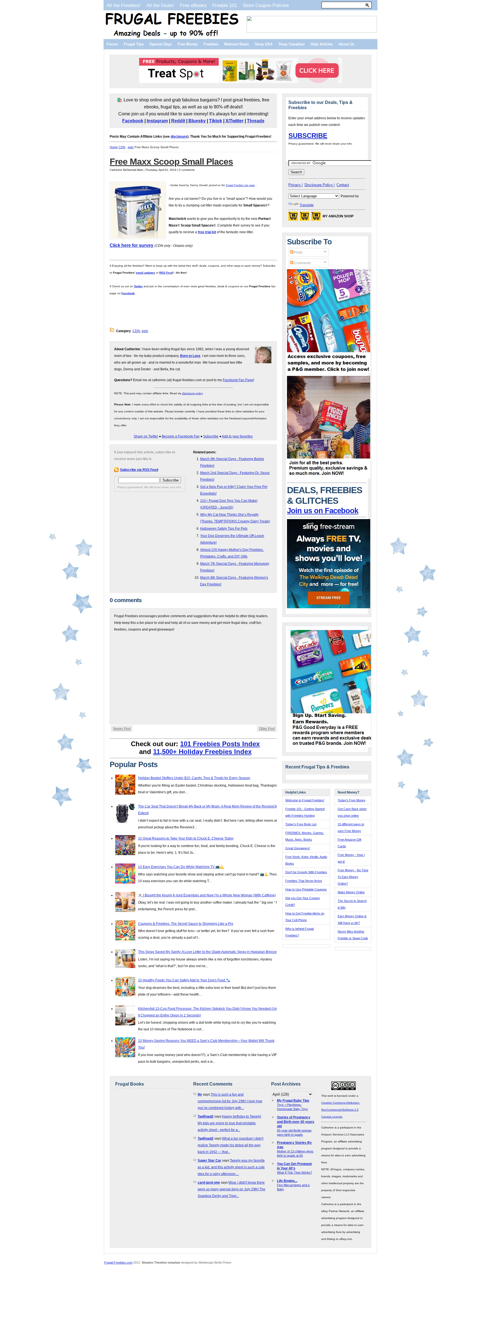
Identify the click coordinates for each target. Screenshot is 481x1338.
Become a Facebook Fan (181, 436)
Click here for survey (131, 245)
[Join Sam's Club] (328, 478)
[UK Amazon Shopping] (316, 218)
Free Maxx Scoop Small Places (171, 162)
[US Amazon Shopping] (293, 218)
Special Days (160, 44)
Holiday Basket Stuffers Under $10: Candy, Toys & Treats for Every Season (194, 778)
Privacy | (295, 185)
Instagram (157, 120)
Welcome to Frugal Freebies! (304, 800)
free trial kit (207, 232)
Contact (343, 185)
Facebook (132, 120)
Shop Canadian (291, 44)
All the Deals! (160, 5)
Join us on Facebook (322, 511)
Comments (302, 263)
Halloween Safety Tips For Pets (223, 529)
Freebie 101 (224, 5)
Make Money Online (351, 892)
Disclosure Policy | (320, 185)
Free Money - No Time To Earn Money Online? (353, 877)
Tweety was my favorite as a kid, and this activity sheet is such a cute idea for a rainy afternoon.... (231, 1167)
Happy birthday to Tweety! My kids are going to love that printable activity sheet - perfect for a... (229, 1123)
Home (114, 147)
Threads (255, 120)
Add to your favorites (237, 436)
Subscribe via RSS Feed (139, 470)
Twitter (138, 286)
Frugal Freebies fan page (240, 185)
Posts (298, 252)
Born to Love (190, 356)
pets (131, 147)
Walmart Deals (236, 44)
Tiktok (215, 120)
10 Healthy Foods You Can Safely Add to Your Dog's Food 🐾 (184, 980)
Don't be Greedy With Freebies (306, 872)
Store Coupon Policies (266, 5)
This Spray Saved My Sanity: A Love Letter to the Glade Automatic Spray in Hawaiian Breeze (207, 952)
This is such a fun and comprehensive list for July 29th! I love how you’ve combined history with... (230, 1101)
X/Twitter (234, 120)
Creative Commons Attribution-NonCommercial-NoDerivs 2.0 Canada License (340, 1109)
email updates (145, 272)
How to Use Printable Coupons (306, 889)
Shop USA (264, 44)
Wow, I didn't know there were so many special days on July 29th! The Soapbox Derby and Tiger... (231, 1189)
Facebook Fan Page (238, 380)
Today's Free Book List (300, 824)
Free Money (188, 44)
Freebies (210, 44)
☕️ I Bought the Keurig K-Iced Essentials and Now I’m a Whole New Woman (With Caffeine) (207, 895)
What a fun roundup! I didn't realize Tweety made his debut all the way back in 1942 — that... (230, 1145)
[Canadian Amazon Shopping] (304, 218)
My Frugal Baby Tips (293, 1101)
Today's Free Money (351, 800)
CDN (122, 147)
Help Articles (322, 44)
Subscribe (211, 436)
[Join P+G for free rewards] (333, 746)
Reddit (178, 120)
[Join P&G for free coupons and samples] (328, 372)
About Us (346, 44)
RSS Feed (166, 272)
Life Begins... (287, 1181)
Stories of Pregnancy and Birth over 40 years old (295, 1121)
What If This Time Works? (294, 1172)
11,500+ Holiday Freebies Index (202, 751)
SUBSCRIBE (307, 135)
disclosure (179, 136)
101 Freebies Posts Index (220, 744)
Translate (307, 205)
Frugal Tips (134, 44)
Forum (112, 44)
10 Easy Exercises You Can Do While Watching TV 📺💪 (181, 867)
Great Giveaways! (297, 848)
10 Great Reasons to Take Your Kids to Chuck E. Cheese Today (186, 838)
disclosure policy (192, 393)
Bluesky (197, 120)
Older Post (267, 729)
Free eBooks (193, 5)
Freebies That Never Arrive (303, 880)
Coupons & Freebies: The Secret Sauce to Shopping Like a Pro (185, 924)
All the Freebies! (124, 5)
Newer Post (122, 729)
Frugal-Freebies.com (118, 1262)
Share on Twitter (146, 436)
